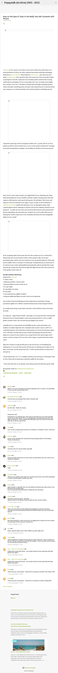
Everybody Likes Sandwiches (10, 373)
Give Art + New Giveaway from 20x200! (20, 651)
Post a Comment (7, 586)
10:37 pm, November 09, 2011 (16, 533)
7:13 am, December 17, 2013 (15, 583)
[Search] (42, 2)
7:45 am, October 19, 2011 (15, 442)
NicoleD (10, 518)
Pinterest (6, 70)
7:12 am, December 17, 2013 (15, 574)
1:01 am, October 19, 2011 (15, 392)
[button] (4, 24)
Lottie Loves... (35, 75)
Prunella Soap (11, 77)
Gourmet (13, 277)
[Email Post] (4, 371)
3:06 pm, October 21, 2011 (15, 514)
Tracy (9, 446)
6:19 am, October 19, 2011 (15, 423)
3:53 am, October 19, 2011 (15, 401)
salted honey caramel (9, 205)
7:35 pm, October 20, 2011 (15, 502)
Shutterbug (11, 474)
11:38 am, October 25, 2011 (15, 524)
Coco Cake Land (12, 506)
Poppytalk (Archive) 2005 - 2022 (22, 2)
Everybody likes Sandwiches (25, 368)
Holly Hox (10, 436)
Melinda (10, 386)
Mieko (9, 455)
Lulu (9, 528)
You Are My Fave (15, 75)
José (9, 427)
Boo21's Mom (11, 465)
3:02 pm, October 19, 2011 (15, 492)
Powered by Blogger (29, 667)
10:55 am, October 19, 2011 (15, 470)
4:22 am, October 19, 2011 (15, 410)
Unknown (10, 405)
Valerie (9, 484)
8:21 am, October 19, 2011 (15, 451)
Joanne (10, 537)
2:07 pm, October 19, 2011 (15, 480)
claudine (10, 496)
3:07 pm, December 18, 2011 (15, 555)
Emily (9, 569)
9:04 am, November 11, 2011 (15, 544)
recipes (21, 373)
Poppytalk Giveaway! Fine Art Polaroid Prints (22, 610)
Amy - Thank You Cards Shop (16, 549)
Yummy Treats (27, 373)
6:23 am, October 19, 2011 (15, 432)
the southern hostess (13, 396)
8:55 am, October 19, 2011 (15, 461)
